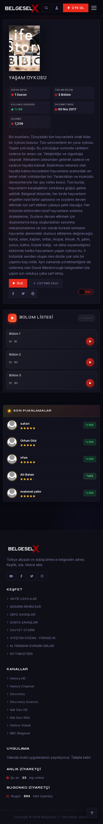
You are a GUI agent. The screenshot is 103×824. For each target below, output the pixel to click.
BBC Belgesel (20, 733)
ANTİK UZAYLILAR (23, 599)
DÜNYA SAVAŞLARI (24, 622)
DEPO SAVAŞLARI (22, 614)
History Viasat (20, 725)
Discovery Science (24, 702)
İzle (20, 283)
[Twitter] (23, 293)
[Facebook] (13, 293)
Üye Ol (78, 8)
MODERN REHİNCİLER (25, 606)
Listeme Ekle (47, 283)
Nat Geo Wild (20, 717)
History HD (18, 678)
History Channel (22, 686)
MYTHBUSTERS (21, 654)
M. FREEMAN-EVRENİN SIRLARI (32, 646)
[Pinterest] (33, 293)
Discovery (17, 694)
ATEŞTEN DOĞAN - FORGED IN (32, 638)
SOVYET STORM (22, 630)
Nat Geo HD (19, 710)
